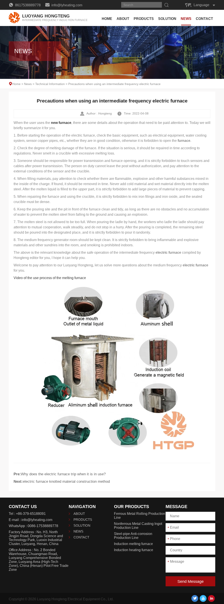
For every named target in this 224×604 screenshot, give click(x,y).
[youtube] (203, 598)
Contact (204, 19)
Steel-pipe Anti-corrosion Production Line (133, 536)
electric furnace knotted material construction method (66, 481)
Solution (167, 19)
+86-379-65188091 (31, 513)
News (186, 19)
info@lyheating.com (66, 5)
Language (201, 5)
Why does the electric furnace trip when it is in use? (63, 474)
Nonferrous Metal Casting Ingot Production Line (138, 525)
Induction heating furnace (133, 550)
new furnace (61, 123)
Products (144, 19)
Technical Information (50, 84)
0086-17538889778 (43, 526)
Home (107, 19)
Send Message (190, 581)
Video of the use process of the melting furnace (50, 278)
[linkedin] (211, 598)
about (123, 19)
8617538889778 (27, 5)
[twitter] (194, 598)
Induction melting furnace (133, 544)
